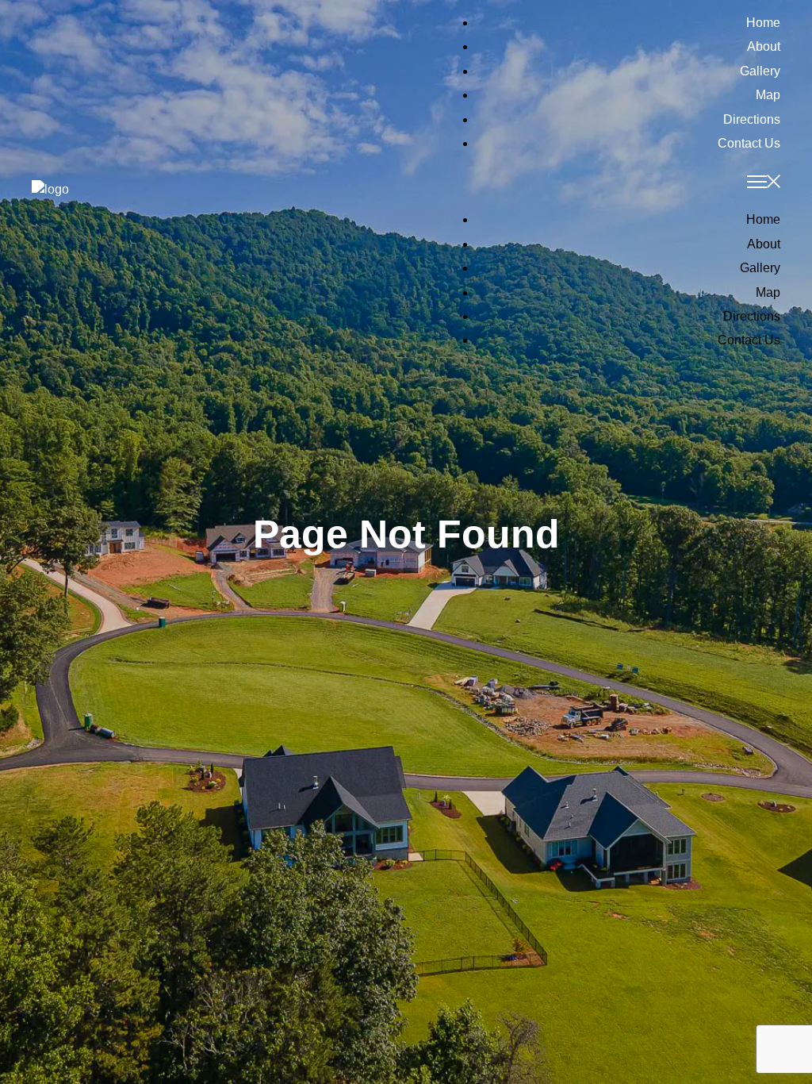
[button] (593, 184)
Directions (751, 119)
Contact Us (749, 143)
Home (763, 22)
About (763, 46)
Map (768, 95)
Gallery (760, 71)
